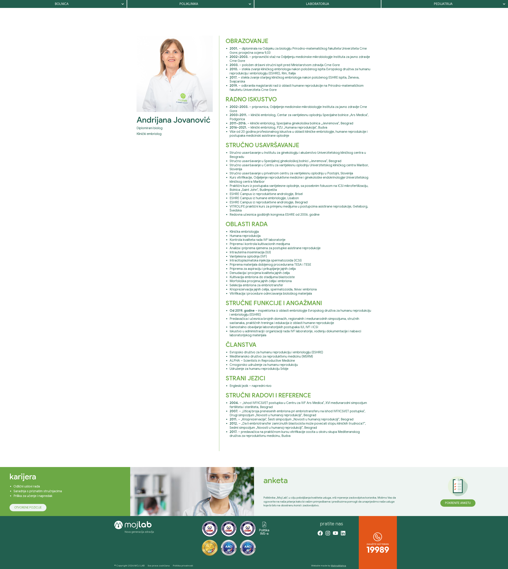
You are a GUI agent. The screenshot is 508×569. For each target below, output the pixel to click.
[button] (63, 4)
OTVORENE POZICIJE (28, 507)
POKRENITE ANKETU (458, 503)
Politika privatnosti (183, 565)
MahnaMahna (338, 565)
